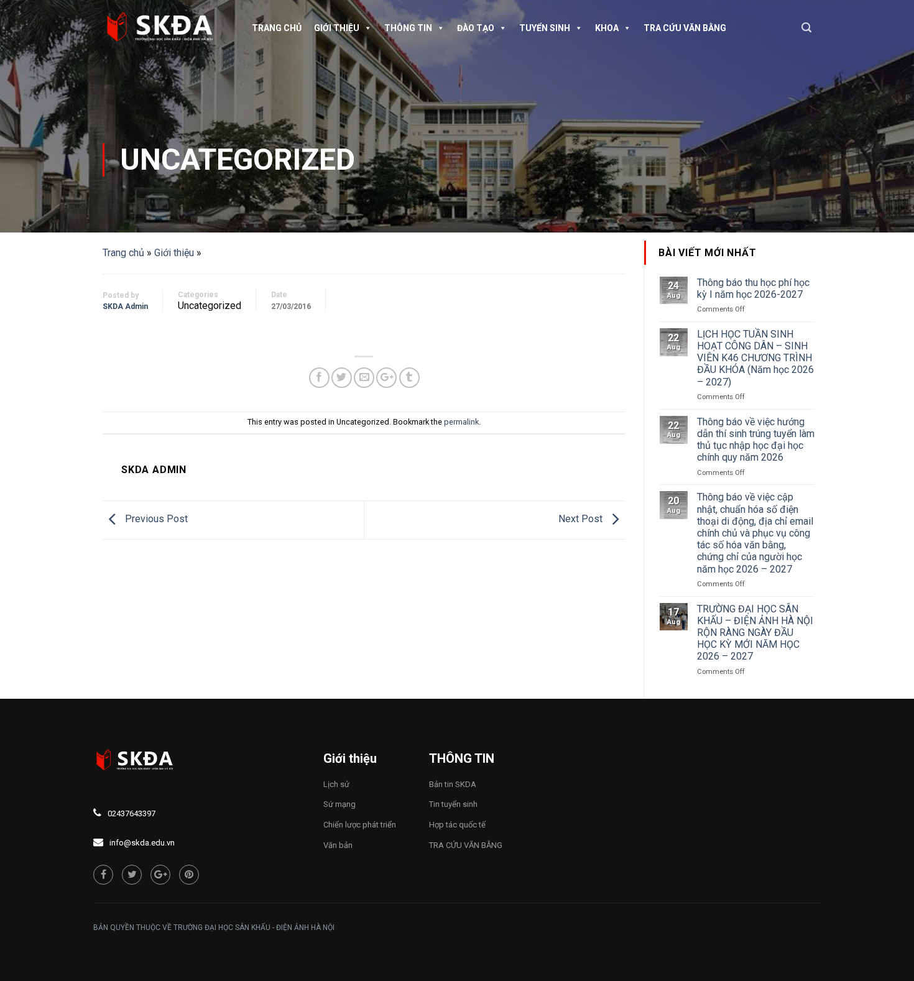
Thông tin (408, 28)
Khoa (607, 28)
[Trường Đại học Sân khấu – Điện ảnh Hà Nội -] (165, 28)
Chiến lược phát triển (359, 824)
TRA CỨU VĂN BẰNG (685, 28)
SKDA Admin (125, 306)
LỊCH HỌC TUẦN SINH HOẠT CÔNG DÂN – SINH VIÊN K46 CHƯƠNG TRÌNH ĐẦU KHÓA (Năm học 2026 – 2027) (755, 358)
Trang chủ (277, 28)
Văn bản (338, 845)
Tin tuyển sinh (453, 804)
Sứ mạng (339, 804)
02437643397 (131, 813)
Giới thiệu (336, 28)
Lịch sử (336, 784)
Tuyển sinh (544, 28)
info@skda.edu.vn (142, 842)
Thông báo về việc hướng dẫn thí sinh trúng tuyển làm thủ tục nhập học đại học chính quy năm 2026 (756, 440)
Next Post (581, 519)
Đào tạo (475, 28)
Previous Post (155, 519)
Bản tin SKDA (452, 784)
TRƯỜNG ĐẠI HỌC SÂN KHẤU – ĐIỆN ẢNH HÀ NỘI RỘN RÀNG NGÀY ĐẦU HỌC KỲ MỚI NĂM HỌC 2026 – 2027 (755, 633)
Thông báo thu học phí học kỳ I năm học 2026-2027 (753, 288)
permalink (461, 421)
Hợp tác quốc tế (457, 824)
